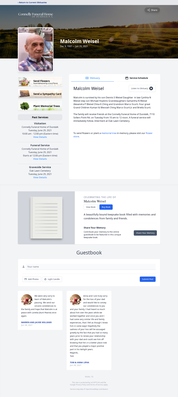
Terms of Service (96, 384)
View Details (40, 137)
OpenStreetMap (92, 389)
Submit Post (147, 279)
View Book (90, 207)
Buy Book (106, 207)
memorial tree (108, 133)
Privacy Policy (81, 384)
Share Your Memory (145, 233)
